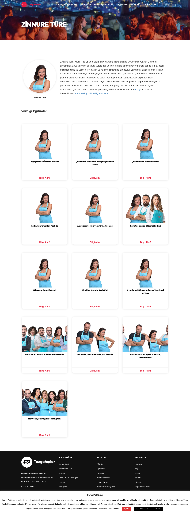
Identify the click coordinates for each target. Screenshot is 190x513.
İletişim (137, 473)
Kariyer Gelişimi (64, 464)
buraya (138, 89)
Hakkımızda (139, 464)
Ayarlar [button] (126, 509)
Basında (138, 478)
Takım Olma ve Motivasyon (68, 478)
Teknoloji (62, 482)
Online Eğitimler (102, 482)
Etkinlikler (100, 473)
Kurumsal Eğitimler (66, 4)
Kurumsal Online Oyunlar (106, 487)
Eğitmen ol (138, 482)
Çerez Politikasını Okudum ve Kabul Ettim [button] (148, 509)
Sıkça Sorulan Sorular (142, 487)
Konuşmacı (63, 487)
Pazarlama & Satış (65, 469)
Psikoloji (62, 473)
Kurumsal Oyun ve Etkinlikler (97, 4)
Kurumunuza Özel (103, 478)
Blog (136, 469)
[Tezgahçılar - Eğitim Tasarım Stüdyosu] (31, 4)
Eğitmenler (151, 4)
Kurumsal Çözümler (128, 4)
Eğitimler (100, 464)
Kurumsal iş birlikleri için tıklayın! (92, 93)
